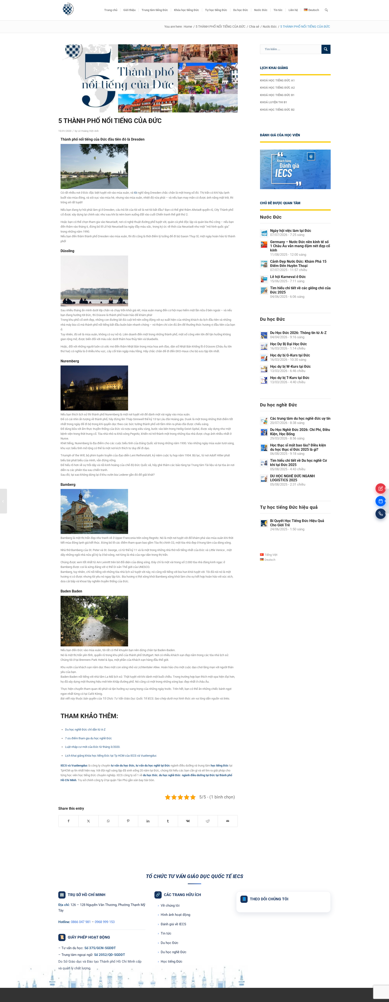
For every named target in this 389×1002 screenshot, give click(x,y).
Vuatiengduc (79, 765)
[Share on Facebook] (68, 821)
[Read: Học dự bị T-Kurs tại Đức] (264, 380)
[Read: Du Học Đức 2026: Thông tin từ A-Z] (264, 335)
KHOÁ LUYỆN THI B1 (273, 102)
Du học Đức (168, 943)
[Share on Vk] (188, 821)
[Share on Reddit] (207, 821)
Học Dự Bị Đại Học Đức (288, 344)
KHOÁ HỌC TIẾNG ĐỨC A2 (277, 87)
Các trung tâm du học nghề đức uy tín (300, 418)
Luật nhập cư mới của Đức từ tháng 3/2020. (92, 747)
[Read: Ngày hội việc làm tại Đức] (264, 233)
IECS (64, 765)
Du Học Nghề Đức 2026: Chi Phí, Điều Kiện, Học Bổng (300, 432)
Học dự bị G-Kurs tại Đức (290, 355)
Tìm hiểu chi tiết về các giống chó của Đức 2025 (300, 290)
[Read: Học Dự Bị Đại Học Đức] (264, 347)
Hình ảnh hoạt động (174, 915)
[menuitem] (110, 10)
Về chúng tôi (169, 905)
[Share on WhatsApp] (108, 821)
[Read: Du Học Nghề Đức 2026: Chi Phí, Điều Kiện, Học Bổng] (264, 432)
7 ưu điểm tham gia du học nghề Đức (88, 738)
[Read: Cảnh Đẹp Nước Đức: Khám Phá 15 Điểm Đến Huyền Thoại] (264, 264)
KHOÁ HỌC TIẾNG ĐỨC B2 (277, 109)
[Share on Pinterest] (128, 821)
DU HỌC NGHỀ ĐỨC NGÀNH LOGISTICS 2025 (292, 478)
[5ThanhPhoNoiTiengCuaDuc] (148, 78)
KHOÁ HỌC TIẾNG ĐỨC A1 (277, 80)
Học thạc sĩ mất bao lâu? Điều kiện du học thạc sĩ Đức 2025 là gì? (298, 447)
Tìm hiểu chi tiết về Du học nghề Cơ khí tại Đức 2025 (298, 462)
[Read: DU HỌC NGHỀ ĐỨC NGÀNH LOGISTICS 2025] (264, 479)
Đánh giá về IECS (172, 924)
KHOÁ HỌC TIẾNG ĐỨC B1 (277, 95)
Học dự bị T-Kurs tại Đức (289, 378)
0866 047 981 (81, 922)
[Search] (326, 10)
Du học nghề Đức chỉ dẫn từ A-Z (85, 729)
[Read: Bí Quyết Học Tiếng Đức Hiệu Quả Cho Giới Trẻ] (264, 523)
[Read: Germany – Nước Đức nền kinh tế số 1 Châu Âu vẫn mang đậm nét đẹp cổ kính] (264, 244)
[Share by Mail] (227, 821)
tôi (135, 192)
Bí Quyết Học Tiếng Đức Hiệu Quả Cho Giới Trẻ (297, 523)
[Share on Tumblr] (168, 821)
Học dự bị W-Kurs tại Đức (290, 366)
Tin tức (164, 933)
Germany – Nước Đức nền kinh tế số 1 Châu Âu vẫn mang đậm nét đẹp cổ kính (300, 246)
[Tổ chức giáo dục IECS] (67, 10)
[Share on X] (88, 821)
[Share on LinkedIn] (148, 821)
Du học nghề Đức (172, 952)
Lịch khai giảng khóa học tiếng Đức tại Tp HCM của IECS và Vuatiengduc (111, 755)
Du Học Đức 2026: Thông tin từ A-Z (298, 333)
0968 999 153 (105, 922)
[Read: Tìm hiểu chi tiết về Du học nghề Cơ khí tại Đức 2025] (264, 463)
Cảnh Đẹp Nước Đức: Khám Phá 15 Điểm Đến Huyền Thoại (298, 263)
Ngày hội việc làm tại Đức (290, 231)
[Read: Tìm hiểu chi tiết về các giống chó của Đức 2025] (264, 291)
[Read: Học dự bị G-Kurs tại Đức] (264, 358)
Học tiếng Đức (170, 961)
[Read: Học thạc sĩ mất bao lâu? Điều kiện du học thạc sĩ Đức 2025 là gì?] (264, 448)
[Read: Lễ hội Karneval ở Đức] (264, 279)
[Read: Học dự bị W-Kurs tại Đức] (264, 369)
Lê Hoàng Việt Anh (88, 131)
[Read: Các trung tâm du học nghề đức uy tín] (264, 421)
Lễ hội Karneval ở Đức (288, 277)
